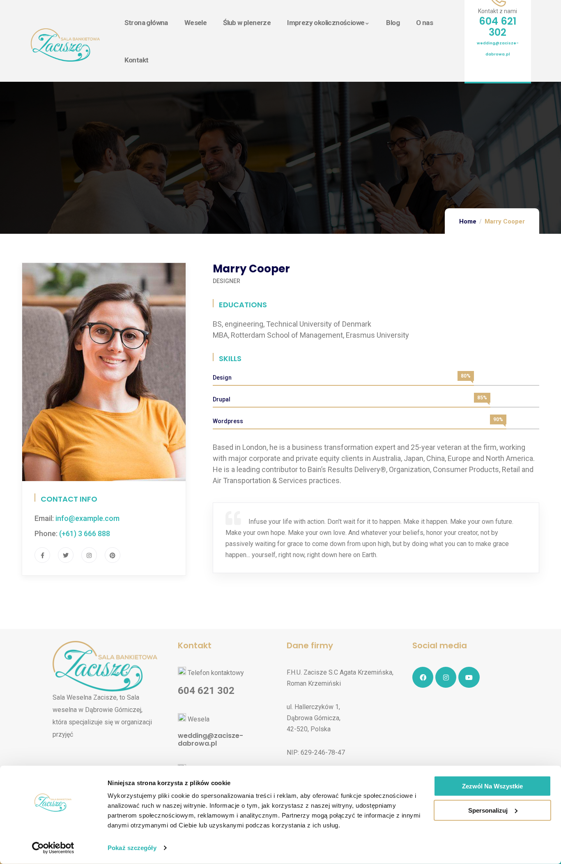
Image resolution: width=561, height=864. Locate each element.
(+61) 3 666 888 (84, 533)
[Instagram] (445, 677)
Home (467, 221)
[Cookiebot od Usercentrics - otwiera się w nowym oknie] (53, 848)
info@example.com (87, 518)
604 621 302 (497, 26)
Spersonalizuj (488, 810)
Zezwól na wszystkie (492, 786)
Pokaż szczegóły (132, 847)
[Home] (65, 45)
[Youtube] (468, 677)
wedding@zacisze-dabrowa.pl (210, 739)
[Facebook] (422, 677)
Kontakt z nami (497, 11)
